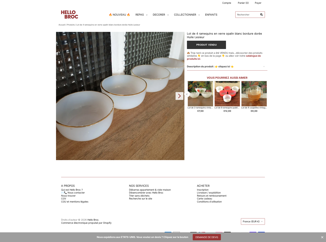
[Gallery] (120, 96)
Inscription (203, 189)
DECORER (159, 14)
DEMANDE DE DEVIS (206, 237)
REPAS (139, 14)
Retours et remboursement (212, 195)
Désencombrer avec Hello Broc (146, 192)
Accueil (62, 25)
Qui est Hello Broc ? (72, 189)
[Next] (179, 96)
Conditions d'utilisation (209, 201)
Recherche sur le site (140, 198)
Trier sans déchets (139, 195)
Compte (226, 2)
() (243, 2)
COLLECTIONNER (185, 14)
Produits (71, 25)
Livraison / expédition (209, 192)
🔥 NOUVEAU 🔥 (119, 14)
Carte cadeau (204, 198)
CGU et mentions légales (74, 201)
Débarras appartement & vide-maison (150, 189)
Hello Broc (93, 219)
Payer (258, 2)
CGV (63, 198)
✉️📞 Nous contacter (73, 192)
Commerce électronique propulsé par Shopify (86, 222)
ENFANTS (211, 14)
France (251, 221)
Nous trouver (68, 195)
